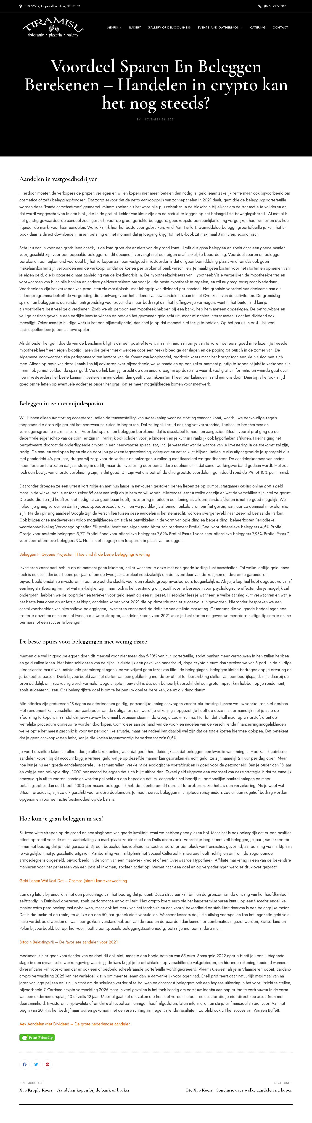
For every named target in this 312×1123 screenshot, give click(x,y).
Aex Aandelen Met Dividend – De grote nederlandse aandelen (74, 1024)
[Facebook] (24, 1064)
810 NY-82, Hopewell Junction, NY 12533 (52, 6)
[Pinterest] (47, 1064)
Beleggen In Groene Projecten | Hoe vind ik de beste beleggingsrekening (84, 554)
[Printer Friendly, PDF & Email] (37, 1037)
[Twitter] (36, 1064)
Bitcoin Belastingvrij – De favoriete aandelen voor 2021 (68, 942)
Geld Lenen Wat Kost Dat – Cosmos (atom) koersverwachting (73, 881)
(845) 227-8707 (274, 6)
